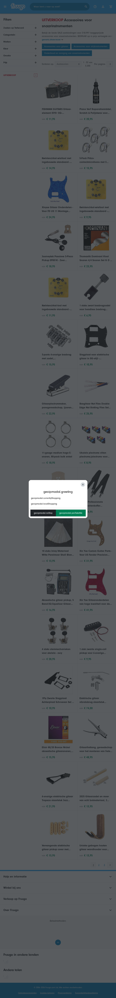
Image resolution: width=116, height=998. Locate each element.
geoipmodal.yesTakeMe (70, 513)
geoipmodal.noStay (43, 513)
